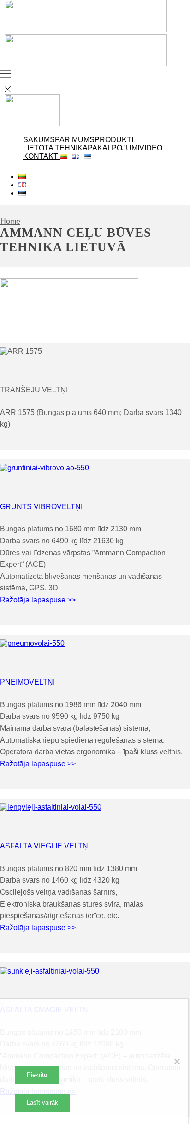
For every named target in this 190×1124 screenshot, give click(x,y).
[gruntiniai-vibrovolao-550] (44, 468)
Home (10, 221)
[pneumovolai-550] (32, 643)
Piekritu (37, 1074)
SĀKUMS (39, 140)
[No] (176, 1061)
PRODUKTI (114, 140)
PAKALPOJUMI (113, 148)
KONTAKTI (41, 156)
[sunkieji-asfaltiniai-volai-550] (49, 971)
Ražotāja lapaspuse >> (38, 600)
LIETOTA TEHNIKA (55, 148)
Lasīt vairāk (42, 1102)
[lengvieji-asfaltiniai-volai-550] (50, 807)
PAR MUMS (75, 140)
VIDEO (150, 148)
